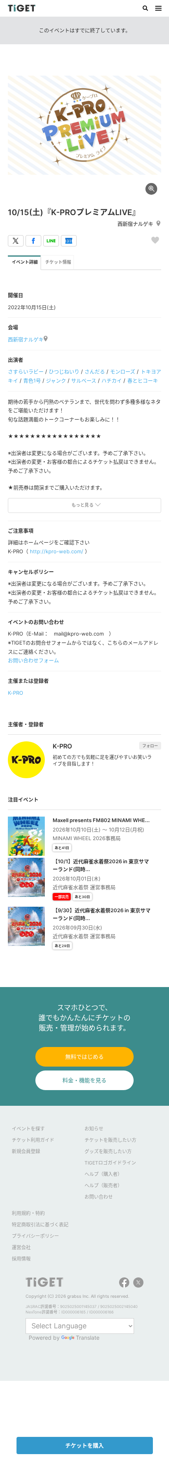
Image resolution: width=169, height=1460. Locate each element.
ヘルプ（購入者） (103, 1174)
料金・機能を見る (84, 1080)
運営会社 (21, 1247)
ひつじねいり (64, 371)
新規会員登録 (26, 1151)
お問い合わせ (98, 1197)
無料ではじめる (84, 1056)
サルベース (83, 380)
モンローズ (122, 371)
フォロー (150, 745)
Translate (87, 1337)
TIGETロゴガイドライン (110, 1163)
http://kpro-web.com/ (56, 551)
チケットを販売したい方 (110, 1140)
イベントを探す (28, 1129)
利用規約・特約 (28, 1213)
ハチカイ (111, 380)
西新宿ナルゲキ (135, 224)
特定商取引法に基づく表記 (40, 1225)
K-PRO (15, 693)
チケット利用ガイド (33, 1140)
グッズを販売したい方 (108, 1151)
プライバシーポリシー (35, 1236)
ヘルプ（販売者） (103, 1185)
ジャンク (56, 380)
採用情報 (21, 1259)
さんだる (94, 371)
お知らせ (93, 1129)
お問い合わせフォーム (33, 660)
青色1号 (32, 380)
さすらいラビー (26, 371)
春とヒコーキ (142, 380)
